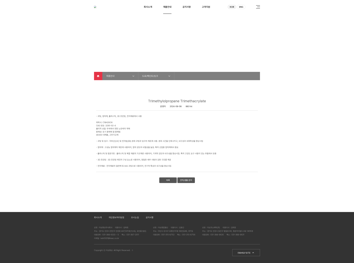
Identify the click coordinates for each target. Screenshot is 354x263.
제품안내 (167, 7)
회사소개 (148, 7)
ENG (241, 7)
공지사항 (187, 7)
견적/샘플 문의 (186, 180)
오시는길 (135, 217)
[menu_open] (258, 7)
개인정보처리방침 (116, 217)
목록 (168, 180)
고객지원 (206, 7)
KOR (232, 7)
